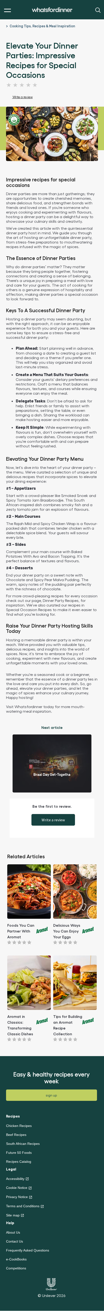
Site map (13, 1215)
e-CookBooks (16, 1259)
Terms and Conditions (22, 1206)
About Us (13, 1232)
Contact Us (14, 1241)
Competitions (16, 1268)
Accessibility (15, 1179)
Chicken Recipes (19, 1126)
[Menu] (6, 10)
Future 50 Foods (19, 1153)
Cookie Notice (16, 1188)
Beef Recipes (16, 1135)
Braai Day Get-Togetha (51, 775)
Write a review (53, 819)
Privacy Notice (17, 1197)
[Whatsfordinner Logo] (52, 9)
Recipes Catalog (18, 1161)
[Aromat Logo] (42, 929)
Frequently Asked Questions (27, 1250)
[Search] (97, 10)
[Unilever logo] (51, 1284)
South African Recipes (23, 1144)
